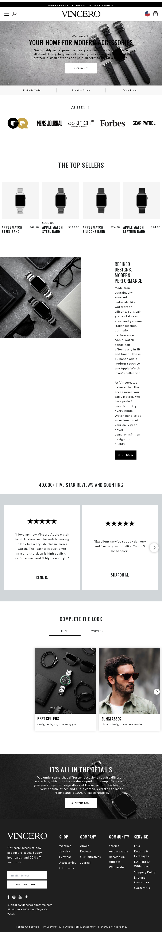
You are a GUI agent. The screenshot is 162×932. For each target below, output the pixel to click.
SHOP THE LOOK (81, 803)
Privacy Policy (52, 926)
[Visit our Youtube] (20, 897)
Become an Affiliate (117, 859)
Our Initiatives (90, 857)
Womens (97, 630)
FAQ (137, 846)
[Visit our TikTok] (26, 897)
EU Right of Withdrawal (142, 864)
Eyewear (65, 857)
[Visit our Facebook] (8, 897)
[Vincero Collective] (81, 12)
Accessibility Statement (81, 926)
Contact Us (142, 888)
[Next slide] (154, 548)
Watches (65, 846)
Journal (85, 862)
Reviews (86, 851)
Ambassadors (118, 851)
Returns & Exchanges (141, 854)
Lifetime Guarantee (141, 880)
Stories (114, 846)
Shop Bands (81, 68)
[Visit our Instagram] (14, 897)
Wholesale (116, 867)
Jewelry (64, 851)
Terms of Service (27, 926)
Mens (64, 630)
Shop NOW (125, 454)
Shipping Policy (145, 872)
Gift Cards (66, 868)
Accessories (67, 862)
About (84, 846)
